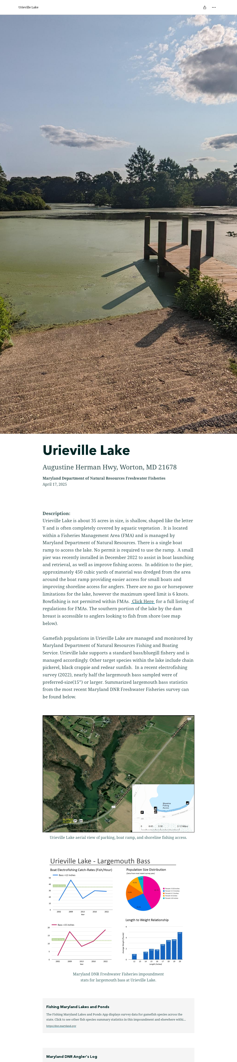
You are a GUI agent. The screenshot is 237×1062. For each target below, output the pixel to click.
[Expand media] (118, 774)
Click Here (143, 601)
